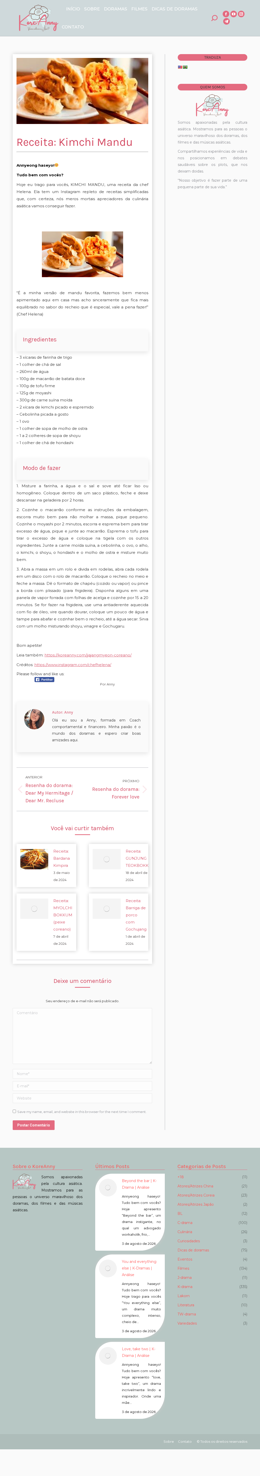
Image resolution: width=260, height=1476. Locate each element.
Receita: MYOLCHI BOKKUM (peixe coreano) (62, 915)
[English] (180, 67)
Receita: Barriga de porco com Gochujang (136, 915)
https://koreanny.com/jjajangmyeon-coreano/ (88, 655)
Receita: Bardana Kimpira (61, 858)
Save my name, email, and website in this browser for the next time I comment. (82, 1112)
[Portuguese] (185, 67)
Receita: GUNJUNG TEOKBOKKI (138, 858)
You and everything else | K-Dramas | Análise (139, 1268)
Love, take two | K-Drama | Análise (138, 1352)
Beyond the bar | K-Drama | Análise (139, 1184)
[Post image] (34, 859)
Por (107, 684)
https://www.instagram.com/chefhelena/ (72, 664)
